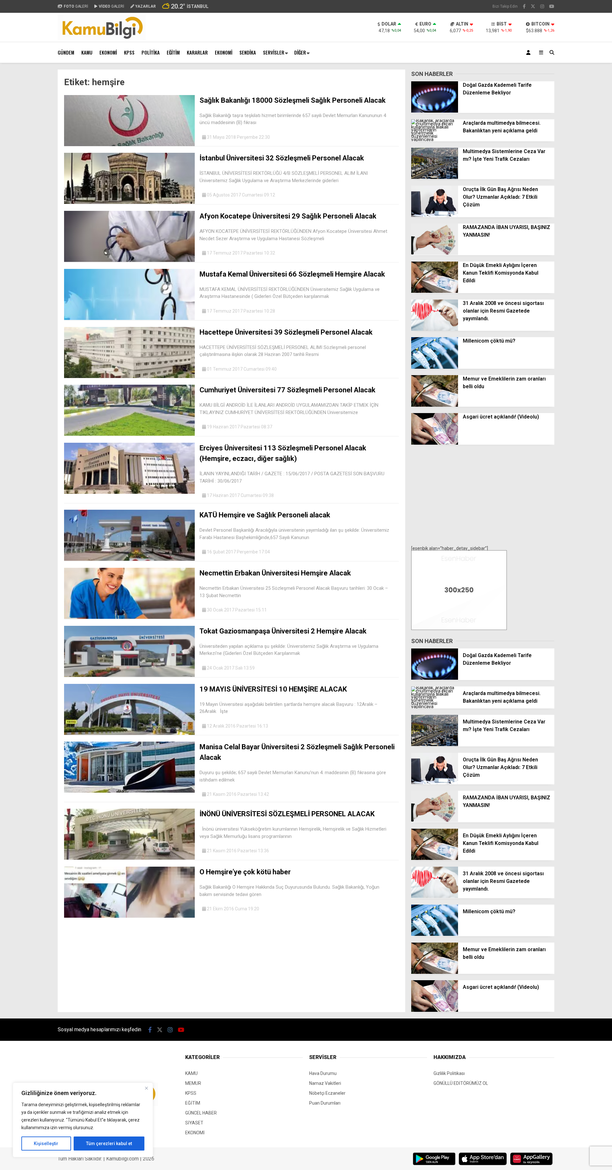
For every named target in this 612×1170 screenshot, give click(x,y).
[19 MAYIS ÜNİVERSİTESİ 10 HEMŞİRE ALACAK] (129, 733)
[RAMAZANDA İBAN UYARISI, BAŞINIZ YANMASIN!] (434, 253)
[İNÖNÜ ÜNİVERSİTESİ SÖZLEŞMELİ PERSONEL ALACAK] (129, 858)
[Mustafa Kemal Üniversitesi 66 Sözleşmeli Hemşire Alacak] (129, 318)
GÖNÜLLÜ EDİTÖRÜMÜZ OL (460, 1083)
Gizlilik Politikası (449, 1073)
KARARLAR (197, 52)
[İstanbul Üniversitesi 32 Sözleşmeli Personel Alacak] (129, 202)
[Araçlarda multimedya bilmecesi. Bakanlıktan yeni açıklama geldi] (434, 139)
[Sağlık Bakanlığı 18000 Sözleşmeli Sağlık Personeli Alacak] (129, 144)
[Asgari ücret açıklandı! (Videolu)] (434, 443)
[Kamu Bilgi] (102, 38)
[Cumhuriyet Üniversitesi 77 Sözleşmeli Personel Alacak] (129, 434)
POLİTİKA (151, 52)
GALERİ (76, 6)
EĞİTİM (173, 52)
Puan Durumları (324, 1103)
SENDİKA (247, 52)
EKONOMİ (108, 52)
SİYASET (194, 1122)
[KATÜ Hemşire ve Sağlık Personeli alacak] (129, 559)
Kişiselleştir (46, 1143)
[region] (83, 1120)
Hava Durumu (323, 1073)
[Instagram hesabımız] (542, 6)
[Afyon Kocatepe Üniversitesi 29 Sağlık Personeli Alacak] (129, 260)
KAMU (86, 52)
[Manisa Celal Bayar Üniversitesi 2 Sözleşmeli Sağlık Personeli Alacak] (129, 791)
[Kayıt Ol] (529, 52)
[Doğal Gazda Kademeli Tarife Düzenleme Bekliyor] (434, 111)
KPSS (129, 52)
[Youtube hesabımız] (551, 6)
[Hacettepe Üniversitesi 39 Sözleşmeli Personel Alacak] (129, 376)
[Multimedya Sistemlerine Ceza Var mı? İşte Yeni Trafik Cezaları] (434, 177)
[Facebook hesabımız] (524, 6)
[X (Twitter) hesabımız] (533, 6)
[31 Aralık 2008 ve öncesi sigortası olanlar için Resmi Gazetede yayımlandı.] (434, 329)
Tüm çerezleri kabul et (109, 1143)
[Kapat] (146, 1088)
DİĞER (300, 52)
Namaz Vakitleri (325, 1083)
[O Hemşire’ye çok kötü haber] (129, 916)
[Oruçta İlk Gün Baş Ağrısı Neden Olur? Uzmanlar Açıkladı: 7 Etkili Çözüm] (434, 215)
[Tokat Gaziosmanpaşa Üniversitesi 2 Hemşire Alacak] (129, 675)
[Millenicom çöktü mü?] (434, 367)
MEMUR (193, 1083)
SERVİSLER (273, 52)
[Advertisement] (25, 165)
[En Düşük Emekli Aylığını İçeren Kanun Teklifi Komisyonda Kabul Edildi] (434, 291)
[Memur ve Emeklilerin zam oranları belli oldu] (434, 405)
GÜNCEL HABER (201, 1112)
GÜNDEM (66, 52)
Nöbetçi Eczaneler (327, 1093)
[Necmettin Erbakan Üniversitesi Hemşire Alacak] (129, 617)
